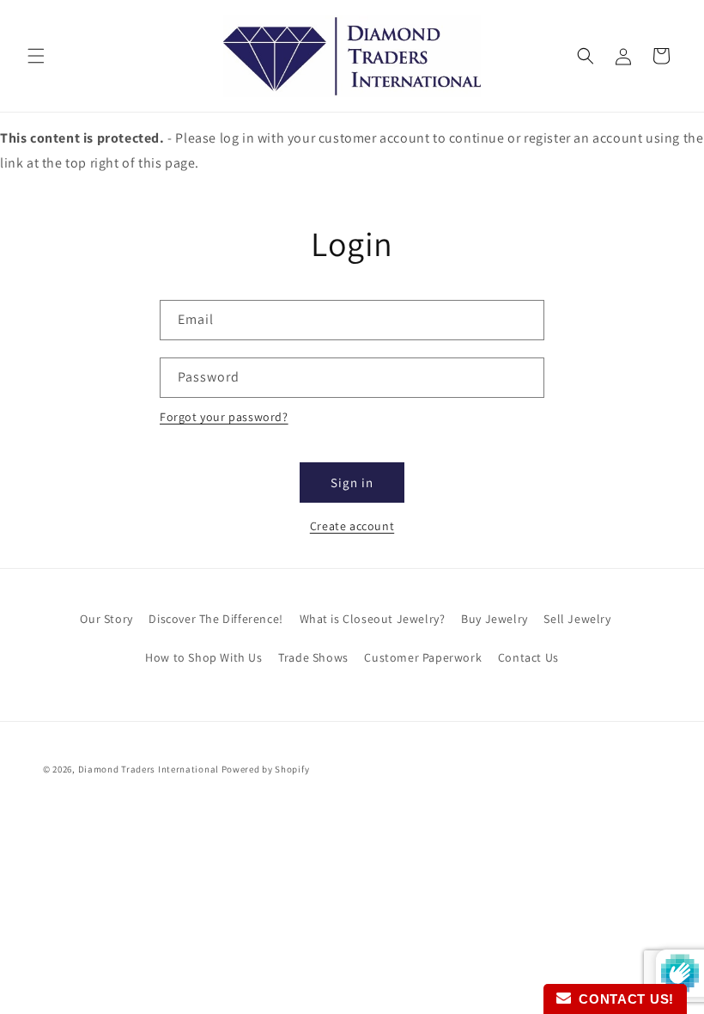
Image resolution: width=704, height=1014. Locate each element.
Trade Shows (313, 657)
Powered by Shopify (266, 769)
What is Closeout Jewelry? (373, 618)
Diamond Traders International (148, 769)
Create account (352, 526)
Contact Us (528, 657)
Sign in (352, 482)
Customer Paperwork (423, 657)
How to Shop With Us (203, 657)
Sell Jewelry (576, 618)
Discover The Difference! (215, 618)
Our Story (106, 618)
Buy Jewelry (494, 618)
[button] (36, 56)
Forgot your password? (224, 417)
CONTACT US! (622, 999)
